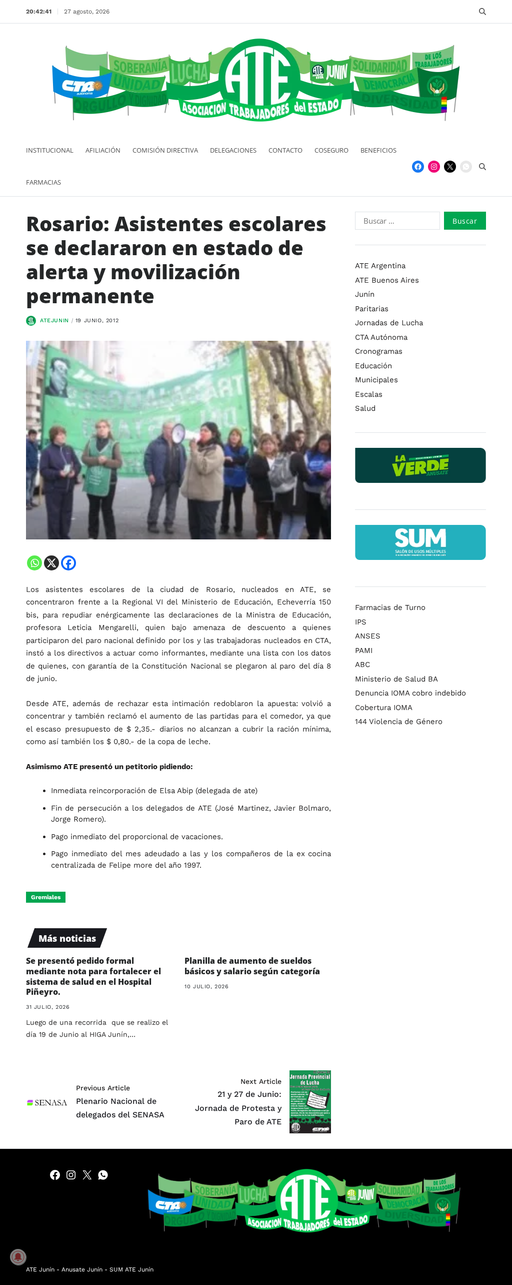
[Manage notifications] (18, 1257)
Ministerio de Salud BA (396, 679)
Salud (365, 408)
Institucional (50, 150)
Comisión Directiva (165, 150)
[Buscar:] (395, 223)
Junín (364, 294)
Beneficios (378, 150)
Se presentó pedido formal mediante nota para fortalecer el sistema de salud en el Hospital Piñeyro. (93, 976)
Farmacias (43, 182)
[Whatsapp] (34, 562)
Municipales (376, 379)
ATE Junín (40, 1269)
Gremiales (45, 897)
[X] (51, 562)
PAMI (363, 650)
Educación (373, 365)
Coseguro (331, 150)
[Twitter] (450, 167)
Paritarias (371, 308)
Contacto (285, 150)
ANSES (367, 635)
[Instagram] (434, 167)
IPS (360, 621)
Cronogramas (378, 351)
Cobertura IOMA (383, 707)
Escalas (368, 394)
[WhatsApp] (466, 167)
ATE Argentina (380, 265)
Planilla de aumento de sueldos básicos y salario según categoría (252, 966)
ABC (362, 664)
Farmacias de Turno (390, 607)
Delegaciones (233, 150)
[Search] (482, 11)
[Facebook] (418, 167)
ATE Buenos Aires (387, 280)
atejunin (54, 320)
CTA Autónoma (381, 337)
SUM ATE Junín (132, 1269)
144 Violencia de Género (398, 721)
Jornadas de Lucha (389, 322)
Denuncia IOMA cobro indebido (410, 693)
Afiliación (103, 150)
